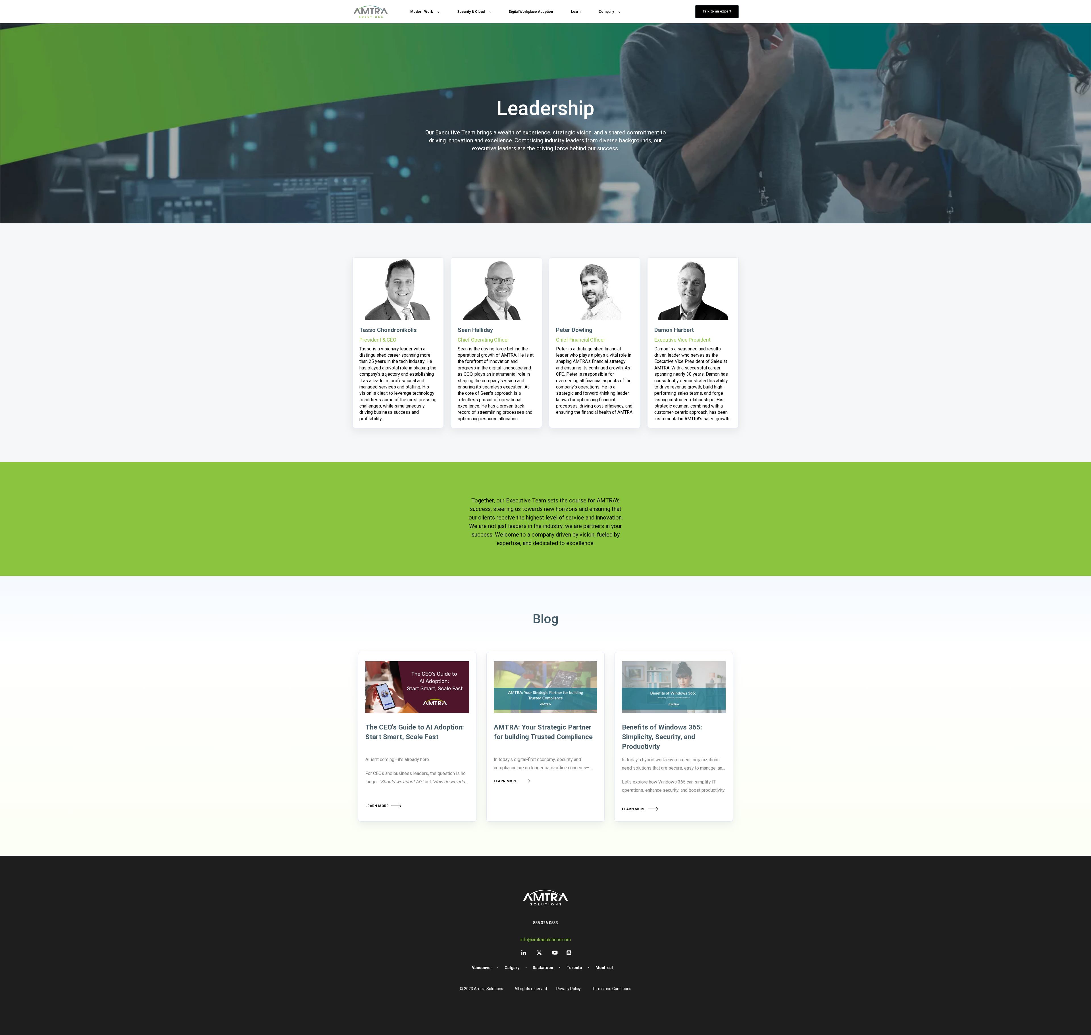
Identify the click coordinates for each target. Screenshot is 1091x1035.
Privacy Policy (568, 988)
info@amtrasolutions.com (545, 939)
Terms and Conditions (611, 988)
